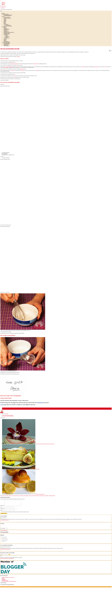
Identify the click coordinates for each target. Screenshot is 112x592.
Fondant (15, 495)
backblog (3, 495)
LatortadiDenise (26, 495)
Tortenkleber (33, 495)
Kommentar (2, 505)
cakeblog (10, 495)
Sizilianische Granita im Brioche (40, 494)
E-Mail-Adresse (2, 508)
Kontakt (3, 578)
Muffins (5, 21)
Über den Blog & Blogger (7, 15)
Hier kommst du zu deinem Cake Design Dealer (7, 558)
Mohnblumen (7, 36)
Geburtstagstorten (6, 31)
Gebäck (5, 22)
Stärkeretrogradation (5, 67)
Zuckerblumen (6, 34)
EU (5, 66)
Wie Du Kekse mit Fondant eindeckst (8, 415)
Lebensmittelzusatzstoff (10, 66)
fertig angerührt (22, 70)
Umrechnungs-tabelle (7, 17)
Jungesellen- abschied (7, 33)
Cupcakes (5, 20)
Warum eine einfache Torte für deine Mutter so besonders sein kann (45, 443)
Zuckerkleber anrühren (52, 495)
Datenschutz (4, 579)
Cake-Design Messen (7, 43)
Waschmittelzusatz (12, 63)
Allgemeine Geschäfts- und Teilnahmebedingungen (9, 581)
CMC (12, 495)
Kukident (37, 70)
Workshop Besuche (6, 45)
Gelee (105, 66)
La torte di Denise (21, 495)
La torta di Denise (2, 7)
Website (1, 510)
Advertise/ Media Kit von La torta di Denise (8, 577)
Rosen (6, 35)
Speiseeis (83, 66)
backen (6, 495)
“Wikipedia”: (18, 56)
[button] (4, 408)
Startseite (3, 13)
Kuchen (5, 18)
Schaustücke (5, 28)
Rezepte (3, 16)
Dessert (5, 23)
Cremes (5, 19)
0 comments (6, 413)
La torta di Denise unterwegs (6, 42)
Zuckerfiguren (8, 37)
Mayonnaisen (96, 66)
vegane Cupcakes (8, 25)
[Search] (9, 554)
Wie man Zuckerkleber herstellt (9, 48)
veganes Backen (6, 24)
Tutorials (5, 27)
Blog (8, 495)
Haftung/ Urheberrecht (5, 580)
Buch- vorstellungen (6, 41)
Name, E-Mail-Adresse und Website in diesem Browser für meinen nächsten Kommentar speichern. (15, 511)
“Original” (15, 75)
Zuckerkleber (46, 495)
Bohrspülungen (36, 63)
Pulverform (12, 70)
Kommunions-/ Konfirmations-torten (9, 32)
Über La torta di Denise (5, 14)
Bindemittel (16, 63)
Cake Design (4, 26)
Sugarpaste (30, 495)
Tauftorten (5, 30)
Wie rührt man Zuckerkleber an (40, 495)
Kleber (17, 495)
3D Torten (5, 38)
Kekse (5, 40)
